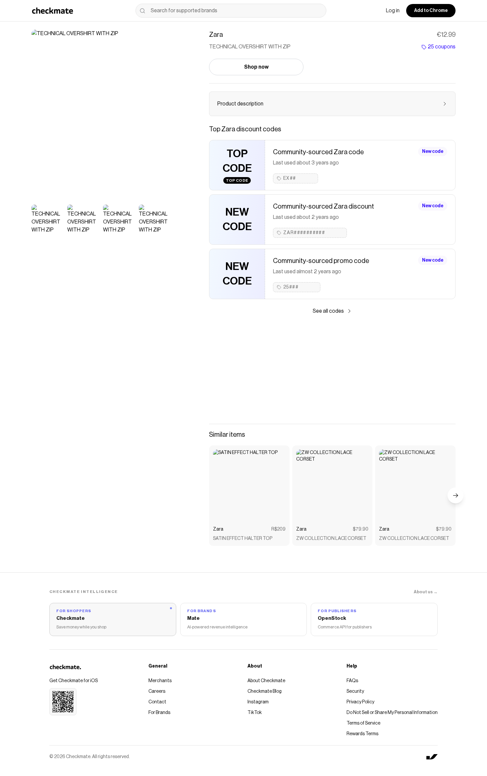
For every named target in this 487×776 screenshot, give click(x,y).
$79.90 (360, 529)
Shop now (256, 67)
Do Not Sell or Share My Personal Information (392, 712)
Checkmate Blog (264, 691)
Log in (393, 10)
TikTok (254, 712)
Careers (156, 691)
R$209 (278, 529)
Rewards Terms (362, 734)
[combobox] (230, 11)
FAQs (352, 681)
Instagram (258, 702)
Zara (218, 529)
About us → (426, 592)
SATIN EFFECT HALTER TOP (242, 538)
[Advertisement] (332, 369)
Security (355, 691)
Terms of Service (363, 723)
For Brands (159, 712)
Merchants (160, 681)
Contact (157, 702)
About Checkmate (266, 681)
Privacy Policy (360, 702)
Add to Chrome (431, 10)
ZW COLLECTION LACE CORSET (331, 538)
